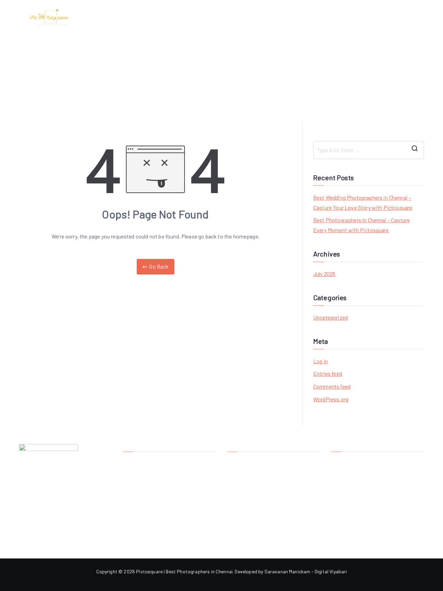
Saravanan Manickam (287, 571)
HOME (263, 17)
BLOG (350, 17)
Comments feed (332, 386)
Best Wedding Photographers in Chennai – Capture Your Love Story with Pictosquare (362, 202)
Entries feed (327, 373)
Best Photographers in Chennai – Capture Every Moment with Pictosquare (361, 225)
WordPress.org (331, 399)
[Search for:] (369, 150)
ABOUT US (290, 17)
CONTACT (376, 17)
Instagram (342, 473)
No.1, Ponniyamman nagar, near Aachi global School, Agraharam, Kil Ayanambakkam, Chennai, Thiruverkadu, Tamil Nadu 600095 (270, 475)
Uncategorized (330, 317)
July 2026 (324, 273)
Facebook (342, 462)
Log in (320, 361)
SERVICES (323, 17)
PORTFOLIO (410, 17)
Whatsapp (342, 485)
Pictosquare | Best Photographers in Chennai (184, 571)
